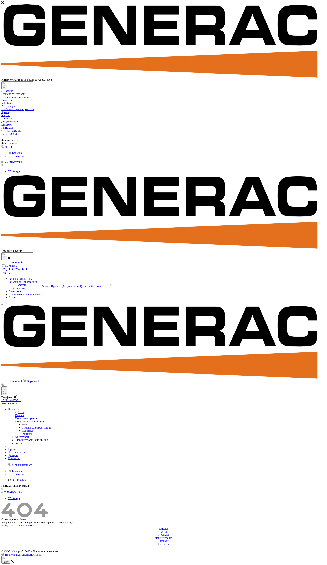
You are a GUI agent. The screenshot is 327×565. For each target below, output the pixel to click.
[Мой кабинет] (2, 384)
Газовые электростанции (36, 427)
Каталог (19, 415)
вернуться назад (10, 525)
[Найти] (4, 87)
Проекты (163, 534)
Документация (163, 537)
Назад (21, 412)
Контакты (163, 543)
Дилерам (163, 540)
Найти (6, 562)
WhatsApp (14, 171)
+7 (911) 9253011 (11, 130)
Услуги (163, 531)
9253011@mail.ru (13, 161)
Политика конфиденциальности (23, 554)
